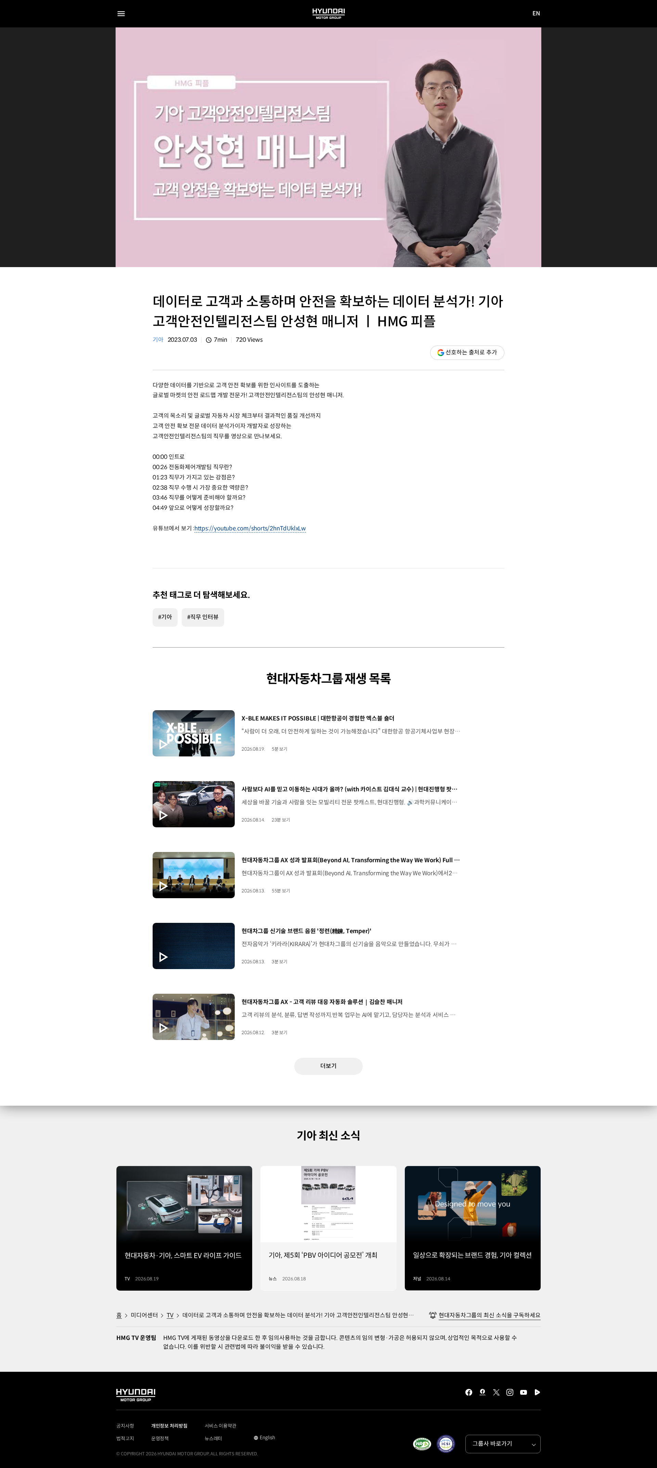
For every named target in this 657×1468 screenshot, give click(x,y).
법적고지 (125, 1438)
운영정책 (160, 1438)
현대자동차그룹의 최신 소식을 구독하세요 (490, 1315)
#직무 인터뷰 (203, 617)
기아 (158, 339)
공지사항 (125, 1426)
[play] (328, 147)
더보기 (328, 1066)
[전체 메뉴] (121, 13)
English (264, 1438)
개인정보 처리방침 (169, 1426)
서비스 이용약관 (220, 1426)
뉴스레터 (213, 1438)
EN (536, 14)
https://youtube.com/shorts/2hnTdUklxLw (250, 528)
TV (170, 1315)
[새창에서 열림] (422, 1444)
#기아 (165, 617)
